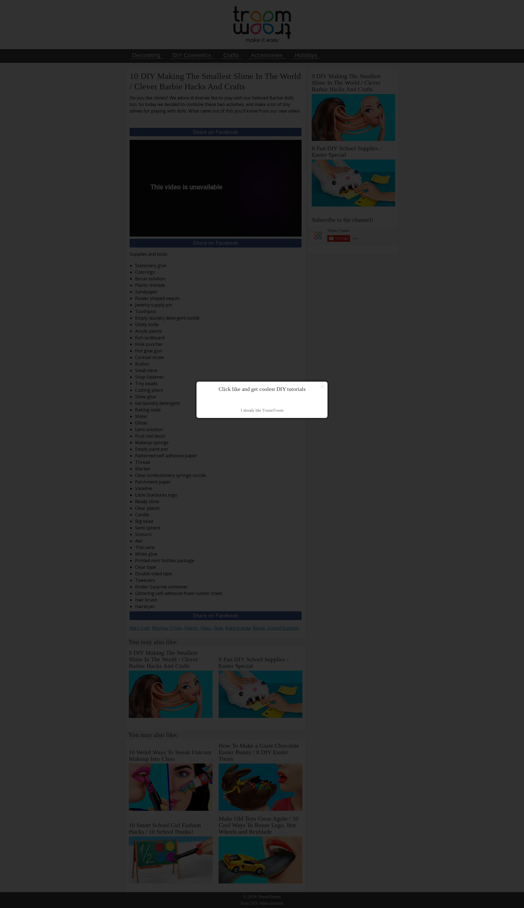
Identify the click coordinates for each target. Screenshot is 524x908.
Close (322, 386)
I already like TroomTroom (262, 410)
